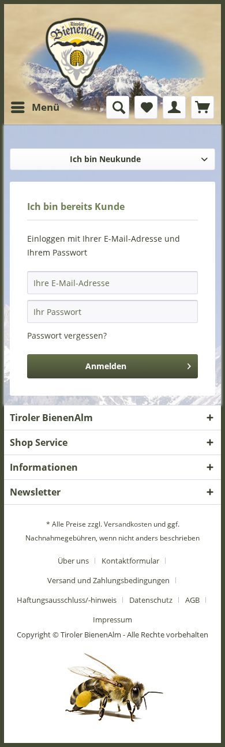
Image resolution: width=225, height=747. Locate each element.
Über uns (73, 560)
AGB (192, 600)
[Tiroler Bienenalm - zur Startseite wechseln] (113, 71)
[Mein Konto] (174, 107)
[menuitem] (34, 107)
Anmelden (105, 366)
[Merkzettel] (146, 107)
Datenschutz (150, 600)
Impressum (112, 619)
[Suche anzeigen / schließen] (117, 107)
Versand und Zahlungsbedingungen (108, 580)
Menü (45, 107)
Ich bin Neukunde (105, 158)
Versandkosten (128, 524)
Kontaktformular (130, 560)
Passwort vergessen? (67, 335)
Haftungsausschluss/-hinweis (67, 600)
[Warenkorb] (202, 107)
